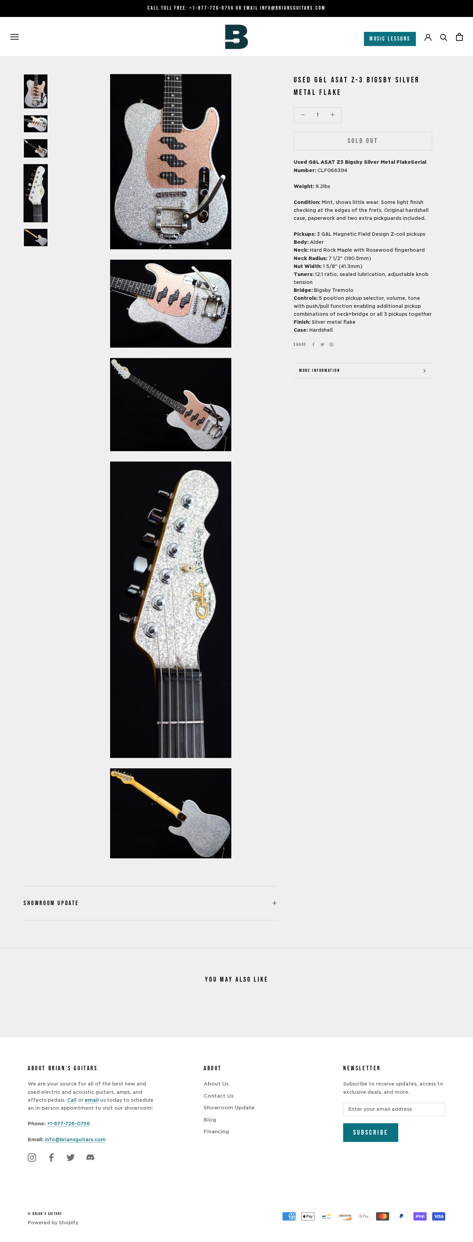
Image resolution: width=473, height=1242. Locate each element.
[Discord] (90, 1158)
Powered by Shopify (53, 1223)
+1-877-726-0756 (211, 8)
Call (72, 1100)
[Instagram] (32, 1158)
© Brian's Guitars (45, 1214)
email (92, 1100)
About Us (216, 1084)
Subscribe (370, 1132)
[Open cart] (459, 37)
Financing (216, 1131)
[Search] (443, 37)
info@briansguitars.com (75, 1140)
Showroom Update (51, 903)
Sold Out (363, 141)
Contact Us (219, 1096)
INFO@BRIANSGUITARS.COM (292, 8)
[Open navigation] (14, 37)
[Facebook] (313, 344)
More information (319, 370)
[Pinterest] (331, 344)
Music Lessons (389, 39)
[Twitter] (322, 344)
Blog (210, 1120)
